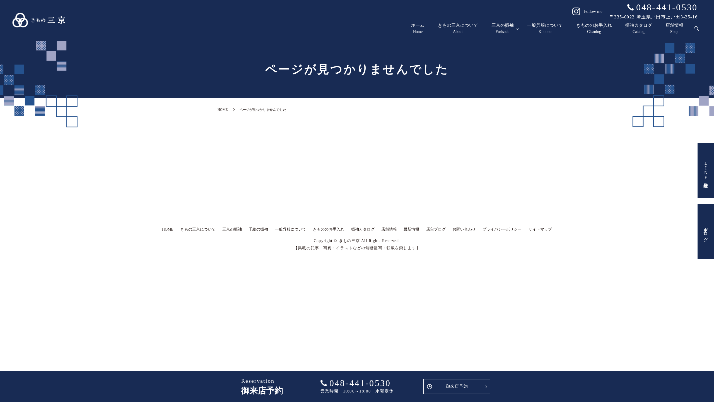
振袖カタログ (638, 28)
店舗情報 (674, 28)
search (696, 28)
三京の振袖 (502, 28)
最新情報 (411, 229)
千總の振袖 (258, 229)
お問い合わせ (464, 229)
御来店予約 (457, 386)
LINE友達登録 (705, 170)
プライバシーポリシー (502, 229)
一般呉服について (545, 28)
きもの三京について (458, 28)
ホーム (417, 28)
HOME (223, 110)
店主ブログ (705, 231)
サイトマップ (540, 229)
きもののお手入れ (594, 28)
